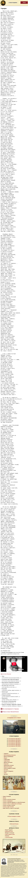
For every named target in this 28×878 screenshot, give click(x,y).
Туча (3, 676)
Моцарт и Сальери (9, 832)
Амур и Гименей (7, 796)
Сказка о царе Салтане (8, 806)
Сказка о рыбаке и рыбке (9, 805)
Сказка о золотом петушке (9, 799)
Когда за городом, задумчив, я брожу (11, 704)
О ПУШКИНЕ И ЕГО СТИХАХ (14, 717)
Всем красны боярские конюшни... (11, 684)
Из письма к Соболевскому (9, 701)
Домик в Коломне (8, 762)
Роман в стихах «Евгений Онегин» (11, 711)
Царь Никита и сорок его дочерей (11, 808)
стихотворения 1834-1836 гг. (14, 746)
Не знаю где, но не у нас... (9, 687)
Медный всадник (8, 766)
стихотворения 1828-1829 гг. (14, 743)
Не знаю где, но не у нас (8, 685)
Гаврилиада (7, 759)
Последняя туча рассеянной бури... (11, 677)
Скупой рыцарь (9, 837)
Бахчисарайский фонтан (10, 755)
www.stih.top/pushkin (5, 876)
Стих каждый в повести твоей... (11, 696)
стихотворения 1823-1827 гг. (14, 741)
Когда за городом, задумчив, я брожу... (12, 706)
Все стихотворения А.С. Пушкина (11, 708)
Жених (4, 797)
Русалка (7, 835)
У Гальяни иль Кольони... (9, 702)
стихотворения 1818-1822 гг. (14, 740)
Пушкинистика (11, 862)
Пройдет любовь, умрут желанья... (11, 690)
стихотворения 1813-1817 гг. (14, 738)
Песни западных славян (9, 768)
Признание (5, 698)
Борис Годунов (9, 829)
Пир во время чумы (10, 834)
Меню (23, 2)
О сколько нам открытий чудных (10, 679)
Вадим (5, 758)
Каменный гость (9, 831)
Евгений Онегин (14, 823)
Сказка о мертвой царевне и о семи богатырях (14, 802)
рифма (11, 854)
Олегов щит (5, 691)
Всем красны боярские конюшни (10, 682)
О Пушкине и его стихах (20, 861)
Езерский (6, 763)
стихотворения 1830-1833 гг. (14, 744)
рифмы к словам (15, 854)
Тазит (5, 772)
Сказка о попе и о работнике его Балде (12, 803)
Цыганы (6, 774)
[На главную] (3, 5)
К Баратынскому (6, 695)
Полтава (6, 769)
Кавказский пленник (9, 765)
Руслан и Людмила (8, 771)
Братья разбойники (8, 756)
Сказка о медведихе (8, 800)
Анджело (6, 753)
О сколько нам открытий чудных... (11, 681)
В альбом (4, 688)
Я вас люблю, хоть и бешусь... (10, 699)
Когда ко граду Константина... (10, 693)
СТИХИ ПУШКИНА (14, 736)
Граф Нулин (7, 760)
